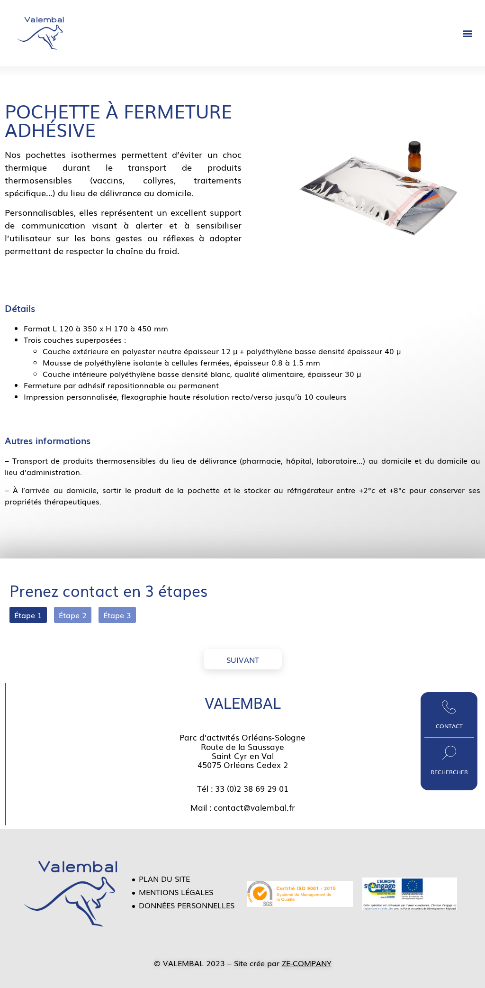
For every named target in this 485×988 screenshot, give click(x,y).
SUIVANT (242, 659)
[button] (468, 33)
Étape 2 (73, 615)
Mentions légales (176, 892)
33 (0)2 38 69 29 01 (251, 788)
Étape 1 (28, 615)
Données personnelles (186, 905)
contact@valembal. (251, 807)
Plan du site (164, 878)
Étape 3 (117, 615)
